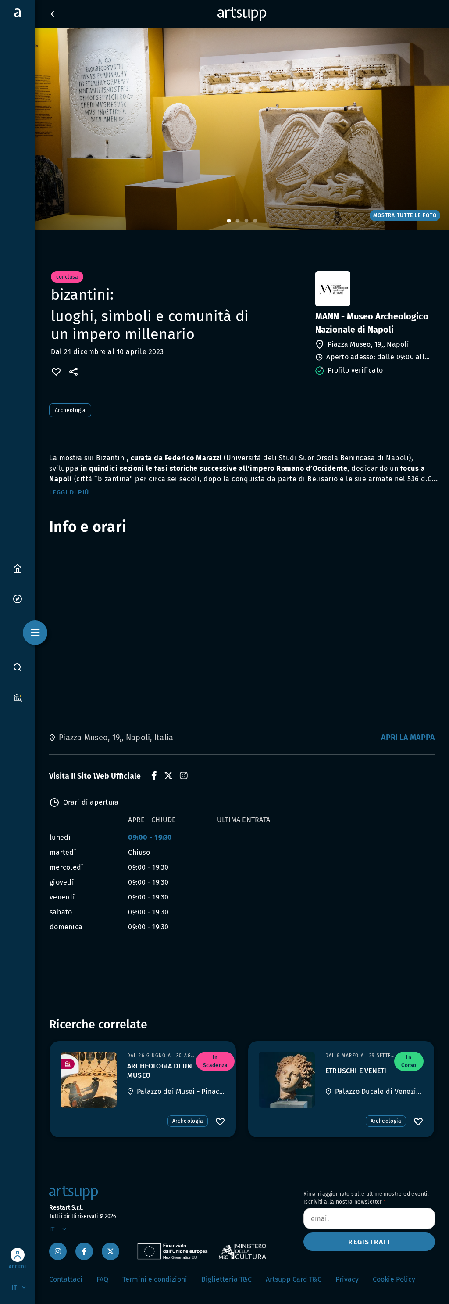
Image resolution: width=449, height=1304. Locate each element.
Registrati (369, 1242)
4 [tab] (255, 221)
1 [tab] (228, 221)
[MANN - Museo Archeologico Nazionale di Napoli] (374, 288)
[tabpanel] (224, 129)
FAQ (102, 1279)
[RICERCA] (17, 667)
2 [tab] (237, 221)
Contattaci (65, 1279)
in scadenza (215, 1061)
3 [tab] (246, 221)
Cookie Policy (394, 1279)
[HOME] (17, 567)
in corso (408, 1061)
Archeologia (70, 410)
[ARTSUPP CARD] (17, 697)
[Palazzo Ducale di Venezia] (287, 1080)
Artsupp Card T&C (293, 1279)
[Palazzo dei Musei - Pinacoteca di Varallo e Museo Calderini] (89, 1080)
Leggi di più (69, 492)
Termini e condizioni (154, 1279)
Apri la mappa (408, 737)
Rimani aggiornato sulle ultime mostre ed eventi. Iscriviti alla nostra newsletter (366, 1198)
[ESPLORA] (17, 598)
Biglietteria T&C (226, 1279)
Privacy (347, 1279)
